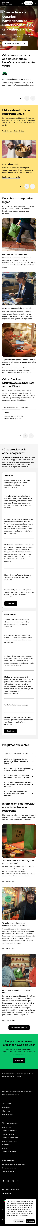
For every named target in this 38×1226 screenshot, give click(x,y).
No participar (19, 1221)
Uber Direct (18, 265)
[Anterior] (26, 98)
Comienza (28, 3)
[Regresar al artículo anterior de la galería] (26, 186)
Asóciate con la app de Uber (15, 43)
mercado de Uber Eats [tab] (11, 407)
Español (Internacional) (12, 1190)
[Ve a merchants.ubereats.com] (7, 3)
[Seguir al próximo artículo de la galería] (32, 186)
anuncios (22, 314)
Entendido (30, 1221)
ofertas (5, 316)
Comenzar (10, 603)
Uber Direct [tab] (25, 407)
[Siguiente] (32, 98)
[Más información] (19, 841)
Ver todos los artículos (19, 1027)
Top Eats (26, 368)
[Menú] (35, 3)
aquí (26, 1215)
